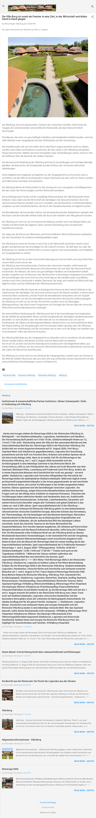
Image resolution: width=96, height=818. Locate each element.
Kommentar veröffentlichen (15, 384)
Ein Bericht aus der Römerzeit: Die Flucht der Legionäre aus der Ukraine (39, 681)
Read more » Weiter (84, 426)
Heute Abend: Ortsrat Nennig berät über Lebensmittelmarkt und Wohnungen (41, 652)
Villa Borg (32, 6)
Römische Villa (9, 375)
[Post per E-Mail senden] (3, 370)
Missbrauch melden (48, 812)
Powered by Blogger (48, 802)
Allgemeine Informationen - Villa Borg (21, 739)
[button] (92, 17)
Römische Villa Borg (26, 375)
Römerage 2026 (10, 769)
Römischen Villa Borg (47, 375)
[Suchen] (92, 7)
